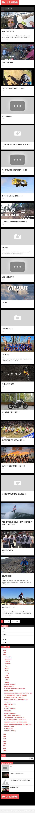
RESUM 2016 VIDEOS (7, 550)
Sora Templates (11, 811)
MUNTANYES (5, 639)
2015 (4, 736)
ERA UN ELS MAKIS (10, 2)
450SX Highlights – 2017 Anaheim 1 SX (13, 440)
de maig (7, 673)
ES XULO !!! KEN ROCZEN (8, 384)
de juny (7, 670)
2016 (4, 734)
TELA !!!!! (4, 303)
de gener (7, 682)
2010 (4, 748)
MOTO (4, 637)
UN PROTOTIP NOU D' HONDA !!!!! (10, 412)
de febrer (7, 680)
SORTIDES (4, 634)
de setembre (8, 663)
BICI (3, 631)
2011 (4, 746)
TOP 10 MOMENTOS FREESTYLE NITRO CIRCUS (14, 170)
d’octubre (7, 661)
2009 (4, 750)
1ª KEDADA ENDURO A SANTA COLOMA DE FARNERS (20, 780)
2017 (4, 654)
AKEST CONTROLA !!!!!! (8, 277)
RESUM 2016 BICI (6, 576)
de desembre (8, 657)
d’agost (7, 666)
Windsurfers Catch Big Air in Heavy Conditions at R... (18, 724)
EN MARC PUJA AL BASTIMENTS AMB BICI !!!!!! (14, 494)
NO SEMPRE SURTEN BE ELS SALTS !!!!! (12, 196)
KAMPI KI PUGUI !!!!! (7, 62)
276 (12, 621)
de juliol (7, 668)
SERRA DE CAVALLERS (8, 31)
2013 (4, 741)
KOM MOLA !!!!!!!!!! (7, 116)
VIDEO (4, 628)
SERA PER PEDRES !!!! (7, 329)
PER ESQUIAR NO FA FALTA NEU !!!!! (17, 773)
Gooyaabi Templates (29, 811)
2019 (4, 650)
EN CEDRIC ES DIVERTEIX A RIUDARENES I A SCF (14, 222)
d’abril (6, 675)
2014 (4, 739)
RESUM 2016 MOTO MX (8, 607)
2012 (4, 743)
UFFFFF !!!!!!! (5, 247)
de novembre (8, 659)
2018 (4, 652)
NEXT (17, 621)
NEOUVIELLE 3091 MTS (14, 787)
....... (11, 766)
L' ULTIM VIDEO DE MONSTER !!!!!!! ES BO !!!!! (13, 466)
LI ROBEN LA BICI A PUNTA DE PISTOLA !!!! (13, 88)
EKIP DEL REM (5, 354)
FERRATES (4, 642)
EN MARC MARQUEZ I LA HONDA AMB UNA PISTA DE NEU (17, 144)
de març (7, 677)
